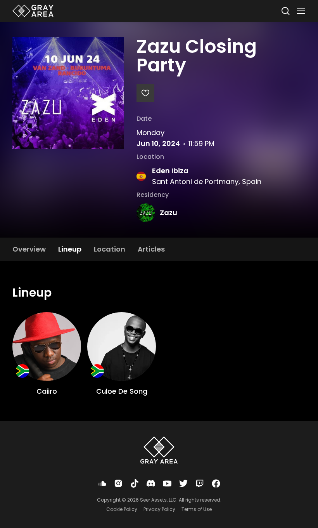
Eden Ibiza (170, 170)
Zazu (168, 212)
